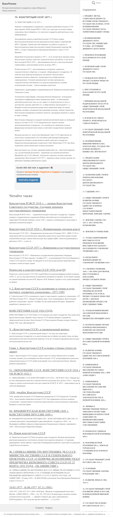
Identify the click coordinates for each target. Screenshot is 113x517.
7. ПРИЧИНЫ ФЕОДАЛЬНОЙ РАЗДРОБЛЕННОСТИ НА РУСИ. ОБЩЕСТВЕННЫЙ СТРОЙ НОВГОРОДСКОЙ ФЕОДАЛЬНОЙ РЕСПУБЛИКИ (96, 106)
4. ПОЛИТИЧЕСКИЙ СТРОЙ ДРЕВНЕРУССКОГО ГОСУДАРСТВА (94, 69)
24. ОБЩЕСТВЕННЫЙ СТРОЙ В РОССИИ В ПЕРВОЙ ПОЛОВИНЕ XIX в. (96, 341)
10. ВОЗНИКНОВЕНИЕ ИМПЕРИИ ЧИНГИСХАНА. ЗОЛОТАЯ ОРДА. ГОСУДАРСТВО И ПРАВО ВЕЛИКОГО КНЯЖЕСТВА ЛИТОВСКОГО (96, 146)
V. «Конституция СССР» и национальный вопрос (39, 329)
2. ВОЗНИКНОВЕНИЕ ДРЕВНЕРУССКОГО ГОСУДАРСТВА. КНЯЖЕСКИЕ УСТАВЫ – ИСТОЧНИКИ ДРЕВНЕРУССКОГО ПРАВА (95, 43)
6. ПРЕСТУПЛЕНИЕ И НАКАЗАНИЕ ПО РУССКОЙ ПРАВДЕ (94, 92)
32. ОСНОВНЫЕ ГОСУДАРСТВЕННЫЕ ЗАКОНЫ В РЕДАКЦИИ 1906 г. (96, 471)
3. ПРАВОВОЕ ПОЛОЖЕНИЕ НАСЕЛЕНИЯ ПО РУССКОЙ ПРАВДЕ (94, 57)
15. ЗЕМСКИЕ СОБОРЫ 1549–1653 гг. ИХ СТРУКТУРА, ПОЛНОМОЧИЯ (94, 222)
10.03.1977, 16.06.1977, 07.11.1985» (31, 487)
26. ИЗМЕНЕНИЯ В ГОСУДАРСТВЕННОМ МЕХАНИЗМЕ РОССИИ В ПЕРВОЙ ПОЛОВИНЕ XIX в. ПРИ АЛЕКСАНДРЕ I (96, 369)
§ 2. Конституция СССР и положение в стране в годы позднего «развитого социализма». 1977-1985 (41, 290)
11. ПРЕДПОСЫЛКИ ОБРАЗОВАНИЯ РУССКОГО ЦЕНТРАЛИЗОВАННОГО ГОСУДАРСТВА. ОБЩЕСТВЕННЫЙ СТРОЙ (94, 163)
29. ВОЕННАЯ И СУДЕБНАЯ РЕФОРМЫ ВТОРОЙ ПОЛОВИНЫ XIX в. (96, 434)
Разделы (48, 508)
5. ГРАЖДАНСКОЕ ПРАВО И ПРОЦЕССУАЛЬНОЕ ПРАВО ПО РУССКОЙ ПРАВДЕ (96, 80)
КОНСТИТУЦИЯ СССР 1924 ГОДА (31, 310)
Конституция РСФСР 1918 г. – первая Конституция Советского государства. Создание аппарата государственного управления (40, 206)
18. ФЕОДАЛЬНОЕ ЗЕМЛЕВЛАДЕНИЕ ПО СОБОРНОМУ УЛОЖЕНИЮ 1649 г (96, 260)
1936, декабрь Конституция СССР (30, 392)
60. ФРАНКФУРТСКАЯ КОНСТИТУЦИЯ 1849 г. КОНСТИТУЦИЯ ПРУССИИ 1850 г (39, 412)
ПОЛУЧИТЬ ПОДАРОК (28, 180)
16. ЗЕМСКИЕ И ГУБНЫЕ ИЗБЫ (95, 231)
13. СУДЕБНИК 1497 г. (92, 191)
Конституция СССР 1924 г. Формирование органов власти (45, 229)
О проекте (39, 508)
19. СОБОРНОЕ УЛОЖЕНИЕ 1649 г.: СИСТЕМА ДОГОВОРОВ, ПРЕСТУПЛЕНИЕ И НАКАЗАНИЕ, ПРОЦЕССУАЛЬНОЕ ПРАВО (96, 274)
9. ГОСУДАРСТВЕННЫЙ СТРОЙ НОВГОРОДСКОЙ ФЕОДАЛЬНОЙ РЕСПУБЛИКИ (96, 132)
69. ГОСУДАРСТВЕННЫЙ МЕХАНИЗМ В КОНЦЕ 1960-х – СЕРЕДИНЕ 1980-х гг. (29, 514)
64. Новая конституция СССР (27, 433)
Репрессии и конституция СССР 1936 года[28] (37, 270)
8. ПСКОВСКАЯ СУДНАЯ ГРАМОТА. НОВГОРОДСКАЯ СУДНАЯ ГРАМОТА (94, 120)
